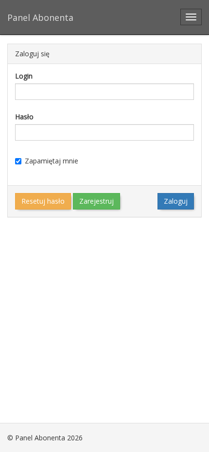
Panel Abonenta (40, 17)
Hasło (24, 116)
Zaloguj (176, 201)
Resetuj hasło (43, 201)
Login (24, 76)
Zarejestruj (96, 201)
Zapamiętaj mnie (51, 160)
